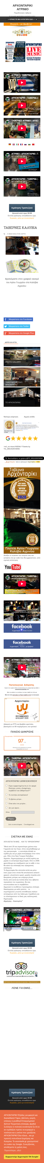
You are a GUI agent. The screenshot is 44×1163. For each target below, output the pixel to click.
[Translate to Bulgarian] (30, 145)
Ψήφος (11, 819)
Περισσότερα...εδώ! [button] (12, 1150)
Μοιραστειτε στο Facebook (20, 319)
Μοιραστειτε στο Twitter (19, 326)
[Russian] (26, 145)
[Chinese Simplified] (33, 145)
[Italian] (18, 145)
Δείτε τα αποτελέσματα (15, 824)
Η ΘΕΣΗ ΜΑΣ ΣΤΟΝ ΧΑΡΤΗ (16, 234)
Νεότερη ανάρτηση (11, 417)
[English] (14, 145)
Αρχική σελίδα (29, 417)
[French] (22, 145)
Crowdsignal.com (29, 824)
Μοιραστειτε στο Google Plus (21, 333)
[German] (10, 145)
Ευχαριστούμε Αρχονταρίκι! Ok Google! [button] (22, 1157)
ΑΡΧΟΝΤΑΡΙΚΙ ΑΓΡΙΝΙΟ (23, 7)
